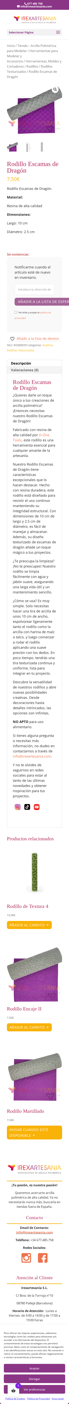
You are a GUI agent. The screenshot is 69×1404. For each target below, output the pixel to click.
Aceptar (34, 1368)
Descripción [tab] (21, 363)
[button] (55, 89)
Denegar (34, 1379)
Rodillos (32, 66)
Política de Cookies (15, 1398)
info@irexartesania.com (34, 1232)
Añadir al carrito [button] (27, 925)
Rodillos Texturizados (20, 350)
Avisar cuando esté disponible (28, 1132)
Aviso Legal (58, 1398)
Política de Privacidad (38, 1398)
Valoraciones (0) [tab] (25, 370)
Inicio (11, 45)
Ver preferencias (34, 1389)
